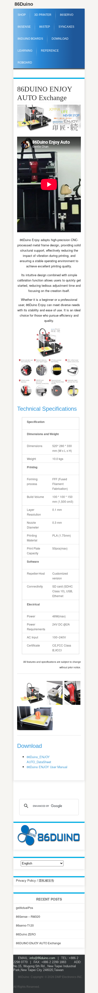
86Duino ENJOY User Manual (47, 767)
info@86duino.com (42, 958)
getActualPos (24, 908)
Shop (22, 14)
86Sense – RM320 (28, 916)
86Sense (24, 26)
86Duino (24, 4)
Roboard (25, 62)
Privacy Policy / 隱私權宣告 (35, 880)
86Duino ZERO (26, 934)
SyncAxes (66, 26)
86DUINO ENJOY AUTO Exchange (38, 943)
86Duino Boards (30, 38)
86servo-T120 (25, 925)
